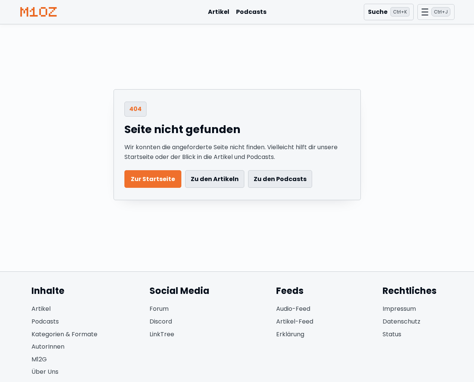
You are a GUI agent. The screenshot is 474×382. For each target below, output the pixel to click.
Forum (159, 308)
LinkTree (162, 334)
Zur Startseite (153, 179)
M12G (39, 359)
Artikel (218, 11)
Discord (161, 321)
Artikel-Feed (294, 321)
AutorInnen (47, 346)
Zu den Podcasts (280, 179)
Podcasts (251, 11)
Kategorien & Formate (64, 334)
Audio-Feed (293, 308)
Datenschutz (401, 321)
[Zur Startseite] (38, 12)
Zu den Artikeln (215, 179)
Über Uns (44, 371)
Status (392, 334)
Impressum (399, 308)
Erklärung (290, 334)
